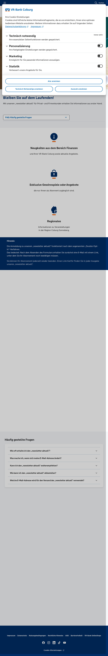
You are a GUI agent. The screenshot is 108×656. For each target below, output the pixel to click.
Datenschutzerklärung (15, 26)
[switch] (100, 45)
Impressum (35, 26)
